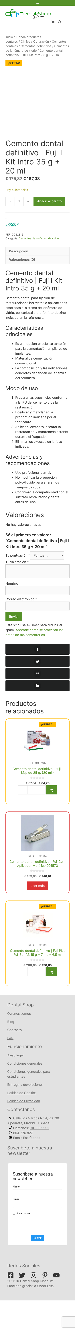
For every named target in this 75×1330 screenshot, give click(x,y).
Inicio (9, 37)
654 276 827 (23, 1133)
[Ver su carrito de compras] (53, 22)
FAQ (10, 1038)
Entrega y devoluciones (25, 1085)
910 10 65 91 (39, 1128)
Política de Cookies (21, 1093)
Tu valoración (17, 562)
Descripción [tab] (18, 251)
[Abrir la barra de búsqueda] (59, 22)
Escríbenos (31, 1138)
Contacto (14, 1030)
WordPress (45, 1286)
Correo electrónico (21, 599)
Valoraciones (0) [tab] (22, 259)
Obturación (41, 41)
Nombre (13, 583)
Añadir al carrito (49, 201)
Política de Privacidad (23, 1101)
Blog (10, 1022)
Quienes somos (19, 1013)
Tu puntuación (17, 555)
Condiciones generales (24, 1063)
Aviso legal (15, 1055)
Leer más (38, 886)
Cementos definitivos (36, 46)
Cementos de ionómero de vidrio (39, 238)
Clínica (25, 41)
